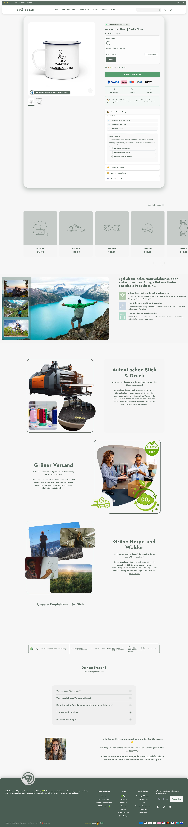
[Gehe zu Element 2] (39, 102)
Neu (56, 10)
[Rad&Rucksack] (28, 778)
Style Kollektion (69, 10)
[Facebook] (158, 807)
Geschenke (84, 10)
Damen (95, 10)
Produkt (40, 248)
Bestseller (123, 803)
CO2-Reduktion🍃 (104, 806)
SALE (113, 10)
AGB (143, 803)
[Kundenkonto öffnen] (165, 10)
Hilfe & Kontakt (104, 799)
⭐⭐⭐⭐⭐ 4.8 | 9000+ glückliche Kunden (18, 3)
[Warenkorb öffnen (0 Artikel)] (170, 10)
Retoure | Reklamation (104, 803)
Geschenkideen (123, 813)
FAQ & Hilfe (180, 3)
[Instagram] (164, 807)
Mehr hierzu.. (134, 573)
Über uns (104, 796)
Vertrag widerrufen (143, 796)
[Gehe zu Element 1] (31, 102)
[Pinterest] (170, 807)
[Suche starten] (159, 10)
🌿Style (123, 796)
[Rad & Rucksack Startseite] (25, 9)
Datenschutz (143, 809)
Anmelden (176, 798)
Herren (105, 10)
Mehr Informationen (153, 648)
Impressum (143, 813)
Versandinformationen (143, 806)
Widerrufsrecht (143, 799)
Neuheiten (123, 799)
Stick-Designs (123, 816)
